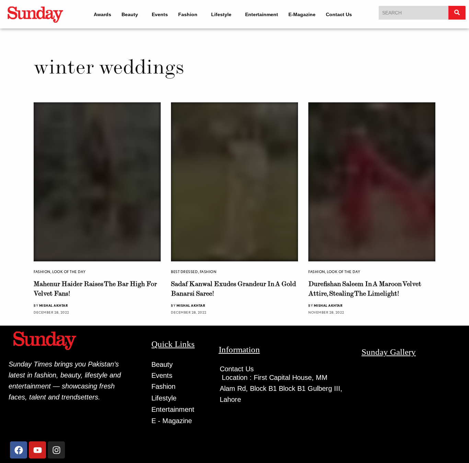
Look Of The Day (68, 271)
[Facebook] (18, 450)
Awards (102, 14)
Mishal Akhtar (53, 305)
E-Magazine (302, 14)
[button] (131, 14)
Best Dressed (184, 271)
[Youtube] (37, 450)
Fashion (187, 14)
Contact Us (339, 14)
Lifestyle (221, 14)
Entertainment (261, 14)
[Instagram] (56, 450)
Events (160, 14)
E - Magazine (171, 421)
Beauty (130, 14)
